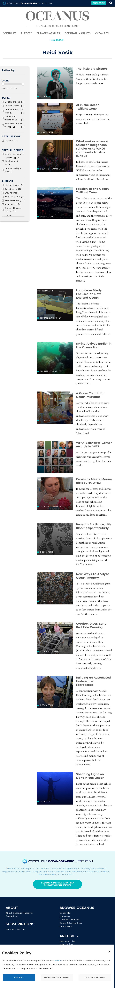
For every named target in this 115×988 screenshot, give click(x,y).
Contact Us (11, 916)
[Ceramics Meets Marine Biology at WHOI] (55, 493)
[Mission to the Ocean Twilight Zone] (55, 203)
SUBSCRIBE (99, 3)
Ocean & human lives (52, 169)
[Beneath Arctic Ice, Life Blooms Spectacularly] (55, 539)
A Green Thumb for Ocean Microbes (90, 395)
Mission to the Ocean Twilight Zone (92, 190)
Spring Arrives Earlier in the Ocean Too (93, 345)
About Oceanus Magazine (19, 913)
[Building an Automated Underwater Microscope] (55, 692)
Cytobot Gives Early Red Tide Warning (91, 625)
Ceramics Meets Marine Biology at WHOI (94, 481)
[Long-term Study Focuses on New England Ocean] (55, 305)
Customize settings (95, 977)
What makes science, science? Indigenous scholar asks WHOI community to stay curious (92, 148)
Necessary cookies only (56, 977)
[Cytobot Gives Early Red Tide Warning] (55, 638)
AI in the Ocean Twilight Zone (87, 107)
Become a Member (15, 929)
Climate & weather (50, 318)
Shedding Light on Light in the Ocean (90, 776)
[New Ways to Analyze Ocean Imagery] (55, 588)
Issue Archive (66, 944)
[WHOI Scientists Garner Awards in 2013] (55, 457)
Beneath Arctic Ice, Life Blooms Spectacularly (93, 526)
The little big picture (91, 69)
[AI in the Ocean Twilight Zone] (55, 119)
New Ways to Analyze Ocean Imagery (92, 576)
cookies (58, 960)
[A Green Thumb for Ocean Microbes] (55, 408)
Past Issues (56, 40)
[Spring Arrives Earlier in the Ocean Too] (55, 358)
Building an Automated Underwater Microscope (93, 681)
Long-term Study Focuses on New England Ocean (89, 294)
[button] (109, 951)
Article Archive (67, 941)
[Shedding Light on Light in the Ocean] (55, 788)
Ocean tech (102, 33)
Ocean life (9, 33)
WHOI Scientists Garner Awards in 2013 (94, 444)
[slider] (3, 84)
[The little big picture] (55, 83)
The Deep (66, 916)
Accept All (19, 977)
